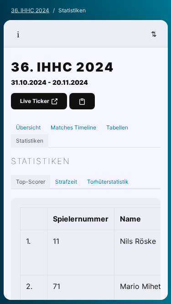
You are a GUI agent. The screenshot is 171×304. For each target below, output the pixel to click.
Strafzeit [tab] (66, 181)
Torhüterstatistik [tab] (108, 181)
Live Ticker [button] (35, 101)
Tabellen (117, 127)
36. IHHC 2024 (30, 10)
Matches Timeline (73, 127)
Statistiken (29, 140)
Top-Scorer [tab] (30, 181)
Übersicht (28, 127)
